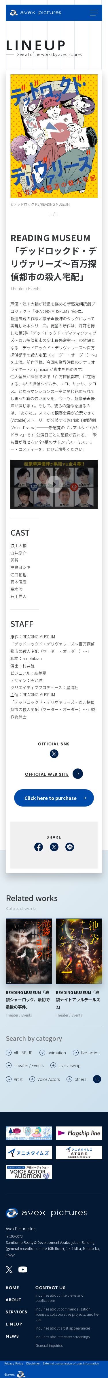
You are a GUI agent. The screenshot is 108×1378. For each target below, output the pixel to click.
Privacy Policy (13, 1363)
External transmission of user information (71, 1363)
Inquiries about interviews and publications (59, 1298)
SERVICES (16, 1311)
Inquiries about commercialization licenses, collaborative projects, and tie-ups (67, 1314)
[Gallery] (54, 136)
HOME (12, 1287)
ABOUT (14, 1299)
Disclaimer (33, 1363)
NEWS (12, 1335)
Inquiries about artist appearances (62, 1327)
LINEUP (14, 1323)
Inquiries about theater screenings (62, 1336)
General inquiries (48, 1345)
